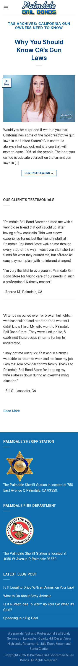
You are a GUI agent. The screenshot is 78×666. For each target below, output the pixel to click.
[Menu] (5, 7)
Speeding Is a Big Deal (20, 618)
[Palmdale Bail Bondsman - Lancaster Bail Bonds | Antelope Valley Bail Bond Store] (39, 7)
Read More (11, 411)
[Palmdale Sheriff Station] (19, 466)
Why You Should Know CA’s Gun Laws (39, 50)
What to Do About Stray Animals (27, 596)
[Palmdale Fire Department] (19, 530)
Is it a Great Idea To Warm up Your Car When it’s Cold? (39, 607)
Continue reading (39, 173)
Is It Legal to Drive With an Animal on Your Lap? (39, 587)
